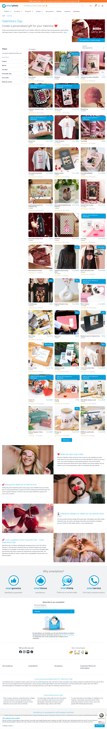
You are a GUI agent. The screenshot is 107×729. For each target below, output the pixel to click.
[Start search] (82, 5)
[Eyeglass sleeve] (67, 159)
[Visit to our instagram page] (24, 652)
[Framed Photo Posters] (93, 191)
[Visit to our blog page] (28, 652)
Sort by (85, 46)
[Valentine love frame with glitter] (93, 63)
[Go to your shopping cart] (102, 5)
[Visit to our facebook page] (20, 652)
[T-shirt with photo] (67, 127)
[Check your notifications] (99, 5)
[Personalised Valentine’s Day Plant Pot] (67, 191)
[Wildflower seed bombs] (93, 418)
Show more (66, 440)
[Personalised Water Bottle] (40, 225)
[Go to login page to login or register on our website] (95, 5)
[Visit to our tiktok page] (32, 652)
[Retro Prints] (40, 322)
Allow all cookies (99, 725)
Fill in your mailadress (40, 605)
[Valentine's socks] (67, 354)
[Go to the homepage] (10, 6)
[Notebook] (67, 225)
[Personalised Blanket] (93, 159)
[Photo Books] (40, 63)
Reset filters (5, 57)
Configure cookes (7, 725)
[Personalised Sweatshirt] (40, 159)
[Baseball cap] (93, 95)
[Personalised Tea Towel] (40, 257)
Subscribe (37, 611)
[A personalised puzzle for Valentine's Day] (40, 191)
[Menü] (104, 713)
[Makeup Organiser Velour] (40, 418)
